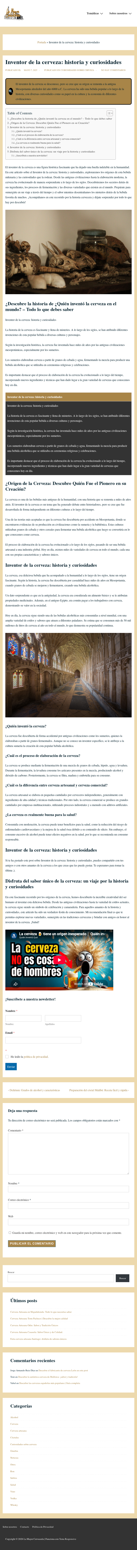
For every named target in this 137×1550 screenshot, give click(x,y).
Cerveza (14, 1423)
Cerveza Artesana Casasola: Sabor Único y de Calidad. (36, 1332)
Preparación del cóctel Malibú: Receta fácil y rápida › (99, 1090)
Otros (13, 1464)
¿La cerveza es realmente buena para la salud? (38, 142)
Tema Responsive (67, 1539)
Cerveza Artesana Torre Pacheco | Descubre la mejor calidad (39, 1318)
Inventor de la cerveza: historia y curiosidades (35, 127)
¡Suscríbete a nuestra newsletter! (32, 155)
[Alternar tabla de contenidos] (108, 113)
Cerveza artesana (18, 1430)
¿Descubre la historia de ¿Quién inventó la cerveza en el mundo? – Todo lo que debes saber (61, 118)
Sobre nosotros (118, 13)
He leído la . (30, 1056)
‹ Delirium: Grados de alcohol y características (34, 1090)
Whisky (14, 1505)
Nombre (9, 1024)
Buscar (11, 1272)
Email (10, 1032)
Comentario (15, 1130)
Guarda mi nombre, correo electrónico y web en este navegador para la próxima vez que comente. (67, 1233)
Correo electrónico (18, 1200)
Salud (13, 1484)
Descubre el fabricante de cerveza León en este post (63, 1370)
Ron (12, 1471)
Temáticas (93, 13)
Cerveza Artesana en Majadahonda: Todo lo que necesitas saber (41, 1311)
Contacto (24, 1526)
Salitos (13, 1477)
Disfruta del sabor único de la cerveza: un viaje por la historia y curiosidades (52, 151)
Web (10, 1216)
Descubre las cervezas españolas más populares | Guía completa (49, 1383)
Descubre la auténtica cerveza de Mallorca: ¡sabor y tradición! (48, 1376)
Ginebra (14, 1450)
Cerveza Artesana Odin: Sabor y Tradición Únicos (34, 1325)
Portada (41, 42)
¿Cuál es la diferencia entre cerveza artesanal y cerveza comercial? (48, 138)
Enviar (11, 1066)
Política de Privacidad (43, 1526)
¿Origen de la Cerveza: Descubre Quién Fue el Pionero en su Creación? (49, 123)
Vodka (13, 1498)
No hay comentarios (113, 70)
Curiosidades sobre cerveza (77, 70)
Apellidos (50, 1024)
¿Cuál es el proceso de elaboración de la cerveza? (40, 135)
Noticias (14, 1457)
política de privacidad (36, 1056)
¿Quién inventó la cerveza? (29, 131)
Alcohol (14, 1417)
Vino (12, 1491)
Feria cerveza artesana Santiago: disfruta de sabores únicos (38, 1338)
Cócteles (14, 1437)
